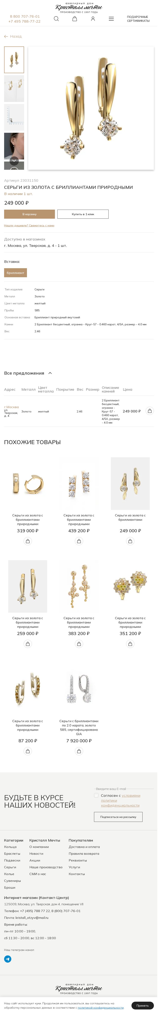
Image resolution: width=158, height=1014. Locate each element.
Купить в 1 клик (83, 214)
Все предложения (24, 373)
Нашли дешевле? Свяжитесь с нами (29, 225)
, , (43, 904)
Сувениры (12, 881)
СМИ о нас (37, 874)
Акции (34, 860)
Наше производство (46, 867)
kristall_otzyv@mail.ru (31, 918)
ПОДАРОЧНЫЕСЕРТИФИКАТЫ (138, 19)
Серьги (10, 867)
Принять (143, 1005)
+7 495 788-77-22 (24, 21)
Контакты (77, 874)
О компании (39, 847)
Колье (9, 874)
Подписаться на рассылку (118, 817)
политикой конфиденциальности (101, 1007)
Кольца (10, 847)
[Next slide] (14, 161)
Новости (36, 853)
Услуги (74, 867)
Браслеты (12, 853)
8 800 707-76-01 (25, 16)
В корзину (30, 214)
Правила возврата (84, 853)
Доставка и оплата (84, 847)
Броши (9, 887)
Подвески (12, 860)
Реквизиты (78, 860)
